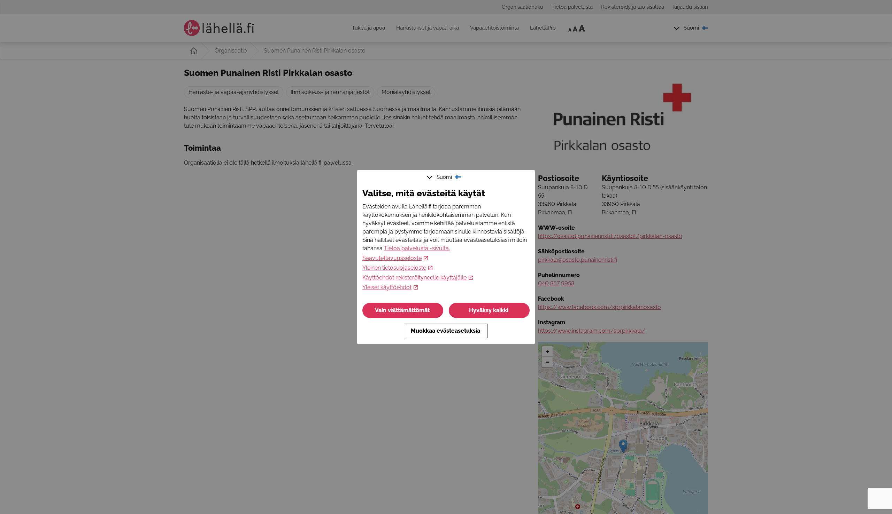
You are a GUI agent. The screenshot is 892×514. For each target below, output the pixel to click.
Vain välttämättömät (402, 310)
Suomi (444, 177)
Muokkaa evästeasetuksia (445, 330)
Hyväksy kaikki (488, 310)
